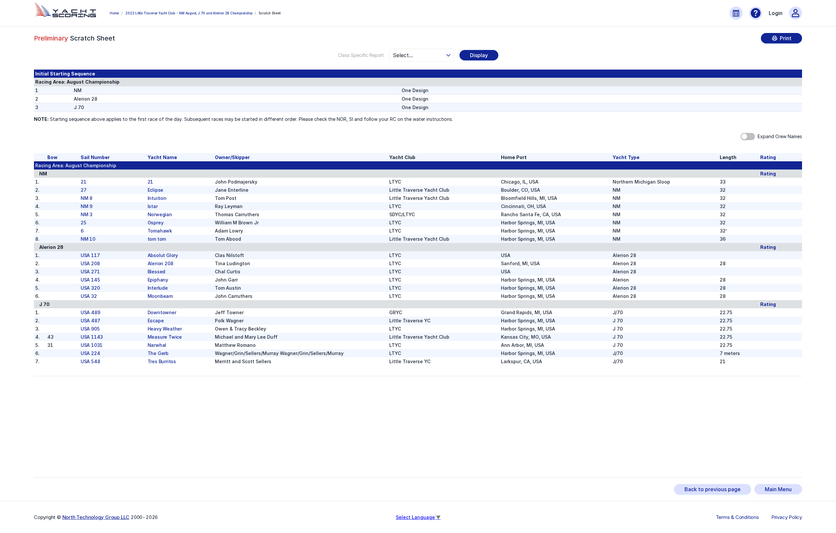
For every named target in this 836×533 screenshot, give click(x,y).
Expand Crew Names (780, 136)
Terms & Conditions (737, 517)
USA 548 (90, 361)
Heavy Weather (165, 328)
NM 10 (88, 239)
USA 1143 (92, 337)
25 (84, 222)
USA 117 (90, 255)
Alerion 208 (160, 263)
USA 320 (90, 288)
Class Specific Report (361, 55)
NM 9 (86, 206)
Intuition (157, 198)
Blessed (157, 271)
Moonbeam (160, 296)
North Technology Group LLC (96, 517)
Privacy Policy (786, 517)
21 (84, 182)
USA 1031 (92, 345)
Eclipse (156, 190)
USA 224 (90, 353)
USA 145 (90, 280)
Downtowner (162, 312)
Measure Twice (165, 337)
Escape (156, 320)
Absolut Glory (163, 255)
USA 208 (90, 263)
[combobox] (418, 55)
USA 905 (90, 328)
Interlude (158, 288)
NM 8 (86, 198)
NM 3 (86, 214)
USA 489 (90, 312)
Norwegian (160, 214)
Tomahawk (160, 231)
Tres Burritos (162, 361)
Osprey (156, 222)
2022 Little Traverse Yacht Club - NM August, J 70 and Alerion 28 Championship (188, 13)
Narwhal (157, 345)
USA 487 (90, 320)
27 (84, 190)
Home (114, 13)
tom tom (157, 239)
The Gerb (158, 353)
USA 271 (90, 271)
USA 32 (89, 296)
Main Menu (778, 489)
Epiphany (158, 280)
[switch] (748, 136)
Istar (153, 206)
